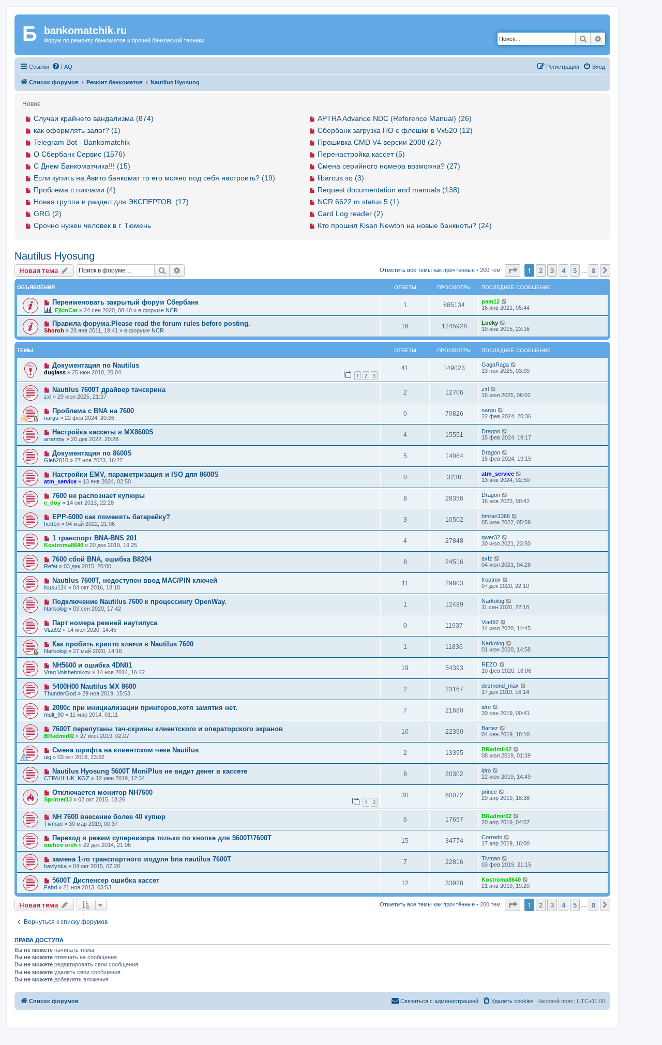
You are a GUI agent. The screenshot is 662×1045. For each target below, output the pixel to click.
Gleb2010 (56, 460)
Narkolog (55, 608)
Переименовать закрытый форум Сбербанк (125, 302)
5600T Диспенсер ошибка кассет (105, 880)
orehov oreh (60, 845)
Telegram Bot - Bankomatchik (82, 142)
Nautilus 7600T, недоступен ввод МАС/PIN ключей (134, 580)
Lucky (490, 323)
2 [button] (541, 270)
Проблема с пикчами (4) (75, 190)
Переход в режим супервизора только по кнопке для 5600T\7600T (162, 838)
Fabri (50, 887)
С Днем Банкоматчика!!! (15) (82, 166)
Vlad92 (52, 630)
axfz (487, 558)
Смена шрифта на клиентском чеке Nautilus (125, 750)
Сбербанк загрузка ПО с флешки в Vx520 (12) (395, 130)
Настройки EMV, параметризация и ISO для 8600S (135, 474)
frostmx (491, 580)
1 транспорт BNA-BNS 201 (94, 538)
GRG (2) (48, 213)
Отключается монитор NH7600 (102, 792)
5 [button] (575, 270)
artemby (54, 439)
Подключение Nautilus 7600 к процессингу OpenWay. (139, 601)
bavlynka (55, 866)
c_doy (52, 502)
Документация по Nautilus (95, 365)
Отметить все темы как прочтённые (427, 270)
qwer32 (491, 537)
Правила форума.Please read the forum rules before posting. (151, 323)
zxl (47, 396)
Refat (50, 566)
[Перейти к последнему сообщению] (504, 301)
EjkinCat (66, 310)
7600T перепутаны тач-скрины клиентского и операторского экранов (167, 729)
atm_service (60, 481)
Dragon (491, 431)
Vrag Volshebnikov (67, 672)
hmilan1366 (496, 516)
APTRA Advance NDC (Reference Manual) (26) (395, 118)
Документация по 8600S (92, 453)
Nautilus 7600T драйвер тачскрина (109, 389)
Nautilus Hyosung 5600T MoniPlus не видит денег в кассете (149, 771)
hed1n (51, 524)
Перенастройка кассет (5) (361, 154)
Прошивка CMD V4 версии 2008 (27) (379, 142)
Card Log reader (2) (350, 213)
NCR (172, 310)
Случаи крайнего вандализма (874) (94, 118)
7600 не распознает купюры (98, 495)
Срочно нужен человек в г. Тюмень (92, 225)
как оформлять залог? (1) (77, 130)
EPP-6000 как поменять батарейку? (111, 517)
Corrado (492, 837)
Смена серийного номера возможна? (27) (389, 166)
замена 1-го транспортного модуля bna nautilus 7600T (141, 859)
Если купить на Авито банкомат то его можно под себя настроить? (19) (154, 178)
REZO (490, 664)
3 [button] (552, 270)
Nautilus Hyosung (54, 256)
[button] (512, 270)
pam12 (491, 301)
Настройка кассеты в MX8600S (103, 432)
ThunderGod (60, 693)
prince (489, 792)
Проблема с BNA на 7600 (93, 411)
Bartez (490, 728)
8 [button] (593, 270)
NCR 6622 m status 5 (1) (358, 202)
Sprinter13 (58, 799)
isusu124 (55, 587)
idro (486, 707)
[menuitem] (62, 66)
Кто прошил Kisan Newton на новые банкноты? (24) (405, 225)
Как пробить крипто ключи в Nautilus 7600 (122, 644)
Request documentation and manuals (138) (389, 190)
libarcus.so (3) (341, 178)
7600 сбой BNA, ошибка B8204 (102, 559)
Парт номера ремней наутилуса (104, 623)
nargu (51, 418)
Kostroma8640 (63, 545)
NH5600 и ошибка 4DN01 (92, 665)
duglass (55, 372)
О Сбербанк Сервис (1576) (79, 154)
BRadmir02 (59, 736)
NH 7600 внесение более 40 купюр (109, 817)
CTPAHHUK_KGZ (66, 778)
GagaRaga (495, 364)
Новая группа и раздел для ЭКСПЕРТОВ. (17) (111, 202)
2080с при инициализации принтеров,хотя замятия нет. (144, 707)
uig (47, 757)
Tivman (53, 824)
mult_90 (54, 714)
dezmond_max (500, 686)
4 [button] (563, 270)
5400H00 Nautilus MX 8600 (94, 686)
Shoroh (54, 330)
